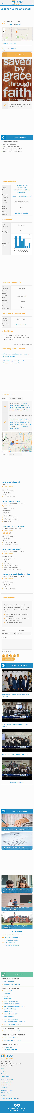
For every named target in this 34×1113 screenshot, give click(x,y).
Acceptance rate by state (10, 1050)
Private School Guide (6, 1082)
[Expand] (4, 440)
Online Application (21, 325)
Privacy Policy (21, 1110)
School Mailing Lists (6, 1093)
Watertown (10, 24)
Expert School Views (10, 943)
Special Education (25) (10, 1009)
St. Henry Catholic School (16, 420)
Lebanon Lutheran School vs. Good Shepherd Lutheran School (19, 405)
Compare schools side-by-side (12, 984)
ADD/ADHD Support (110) (10, 1014)
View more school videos (17, 782)
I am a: (3, 630)
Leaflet (23, 40)
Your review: (5, 637)
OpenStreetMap (29, 40)
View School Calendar (21, 213)
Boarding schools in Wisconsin (12, 1040)
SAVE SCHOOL (19, 55)
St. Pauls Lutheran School (11, 501)
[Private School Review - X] (15, 1105)
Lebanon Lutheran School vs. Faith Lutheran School (20, 409)
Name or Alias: (20, 630)
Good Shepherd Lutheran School (13, 526)
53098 (19, 24)
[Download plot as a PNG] (30, 235)
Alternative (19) (8, 1011)
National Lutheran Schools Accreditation (22, 191)
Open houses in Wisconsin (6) (12, 1031)
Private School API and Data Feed (10, 1098)
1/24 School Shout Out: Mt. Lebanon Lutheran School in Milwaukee (15, 725)
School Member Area (6, 1090)
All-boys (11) (7, 996)
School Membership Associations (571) (14, 1022)
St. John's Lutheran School (11, 549)
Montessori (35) (8, 999)
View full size (5, 43)
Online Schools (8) (9, 1017)
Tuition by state (8, 1047)
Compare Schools (6, 1085)
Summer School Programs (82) (12, 1004)
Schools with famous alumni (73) (13, 1024)
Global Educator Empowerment (13, 938)
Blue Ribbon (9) (8, 991)
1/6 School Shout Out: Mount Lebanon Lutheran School (15, 754)
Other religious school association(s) (21, 187)
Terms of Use (12, 1110)
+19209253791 (14, 48)
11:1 (25, 296)
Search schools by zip (9, 982)
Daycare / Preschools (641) (11, 1001)
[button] (17, 32)
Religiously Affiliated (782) (11, 1019)
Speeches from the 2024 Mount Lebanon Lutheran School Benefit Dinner (15, 695)
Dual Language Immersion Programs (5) (14, 1006)
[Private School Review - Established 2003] (17, 3)
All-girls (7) (7, 994)
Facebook (18, 1105)
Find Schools (4, 1074)
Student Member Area (7, 1079)
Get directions (13, 43)
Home (2, 1069)
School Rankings (5, 1077)
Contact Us (4, 1088)
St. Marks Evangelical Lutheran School (18, 427)
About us (3, 1071)
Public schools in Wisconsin (11, 1038)
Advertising (4, 1096)
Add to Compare (9, 486)
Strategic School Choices (12, 940)
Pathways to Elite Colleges (12, 945)
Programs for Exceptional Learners (14, 935)
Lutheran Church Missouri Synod (21, 196)
